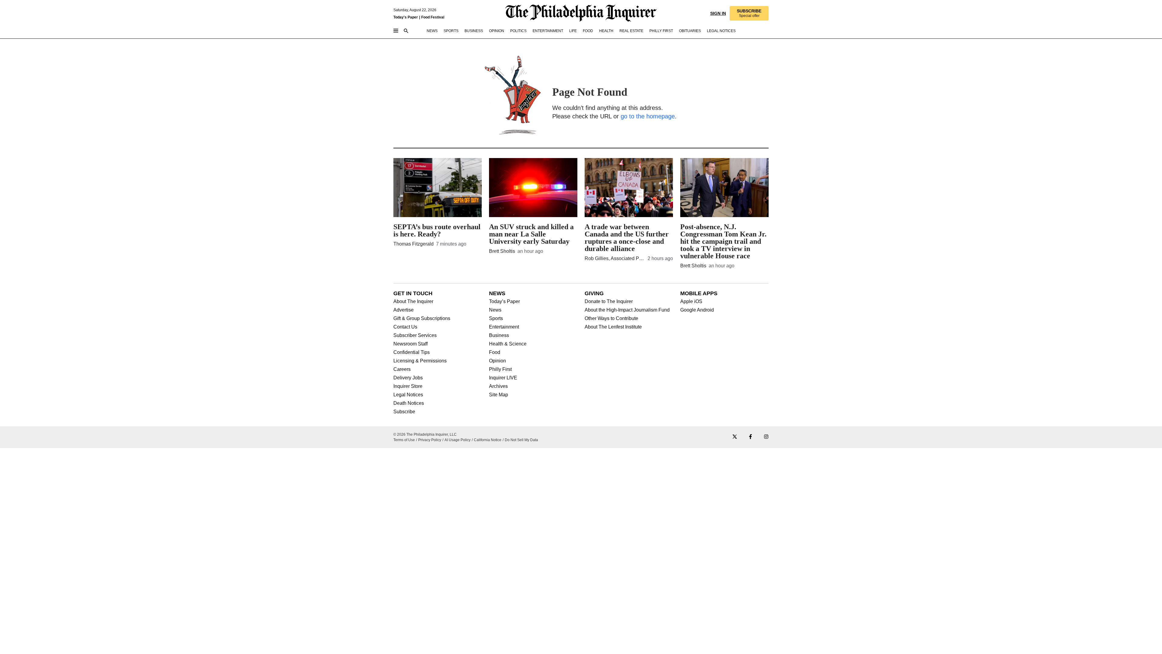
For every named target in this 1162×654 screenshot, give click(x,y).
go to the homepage (648, 116)
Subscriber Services (415, 335)
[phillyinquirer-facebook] (750, 437)
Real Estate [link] (631, 31)
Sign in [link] (718, 13)
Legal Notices (408, 394)
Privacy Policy (429, 440)
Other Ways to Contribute (611, 318)
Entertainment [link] (548, 31)
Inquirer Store (407, 386)
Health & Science (508, 344)
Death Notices (408, 403)
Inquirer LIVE (503, 377)
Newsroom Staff (410, 344)
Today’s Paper (504, 301)
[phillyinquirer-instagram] (766, 437)
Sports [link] (451, 31)
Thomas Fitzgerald (413, 243)
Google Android (697, 310)
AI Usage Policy (458, 440)
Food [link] (588, 31)
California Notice (487, 440)
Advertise (403, 310)
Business (499, 335)
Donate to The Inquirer (609, 301)
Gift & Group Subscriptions (421, 318)
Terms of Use (404, 440)
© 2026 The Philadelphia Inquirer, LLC (425, 434)
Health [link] (606, 31)
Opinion (497, 360)
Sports (496, 318)
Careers (402, 369)
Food (494, 352)
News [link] (432, 31)
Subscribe (404, 411)
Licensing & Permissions (420, 360)
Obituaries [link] (690, 31)
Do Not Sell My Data (521, 440)
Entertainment (504, 327)
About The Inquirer (413, 301)
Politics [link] (518, 31)
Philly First (500, 369)
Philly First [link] (661, 31)
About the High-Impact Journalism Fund (627, 310)
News (495, 310)
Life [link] (573, 31)
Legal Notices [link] (721, 31)
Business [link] (473, 31)
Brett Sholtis (502, 251)
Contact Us (405, 327)
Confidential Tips (411, 352)
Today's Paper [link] (405, 17)
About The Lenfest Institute (613, 327)
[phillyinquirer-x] (734, 437)
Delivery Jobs (408, 377)
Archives (498, 386)
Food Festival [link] (432, 17)
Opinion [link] (496, 31)
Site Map (498, 394)
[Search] (406, 31)
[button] (749, 13)
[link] (749, 13)
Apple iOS (691, 301)
